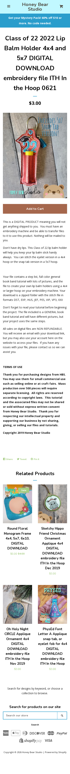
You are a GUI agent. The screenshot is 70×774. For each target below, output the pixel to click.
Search (35, 724)
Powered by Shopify (55, 752)
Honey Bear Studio (35, 6)
